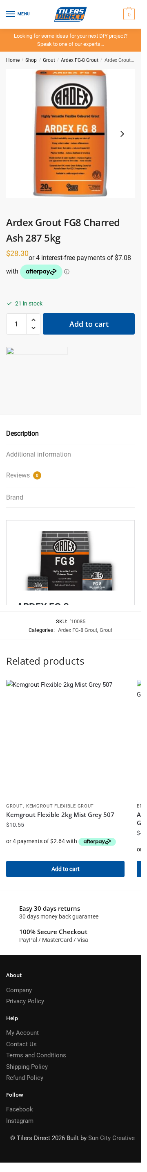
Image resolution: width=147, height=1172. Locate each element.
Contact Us (21, 1044)
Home (13, 60)
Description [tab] (22, 433)
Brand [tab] (14, 497)
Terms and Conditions (36, 1055)
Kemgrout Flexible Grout (60, 806)
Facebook (19, 1109)
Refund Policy (24, 1077)
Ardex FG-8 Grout (79, 60)
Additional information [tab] (38, 454)
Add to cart (89, 324)
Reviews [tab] (22, 475)
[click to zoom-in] (70, 133)
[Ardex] (36, 377)
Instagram (19, 1120)
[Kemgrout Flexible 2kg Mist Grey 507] (65, 739)
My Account (22, 1032)
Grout (49, 60)
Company (19, 990)
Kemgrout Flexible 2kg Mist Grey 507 (60, 814)
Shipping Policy (27, 1066)
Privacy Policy (25, 1001)
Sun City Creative (111, 1138)
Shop (31, 60)
